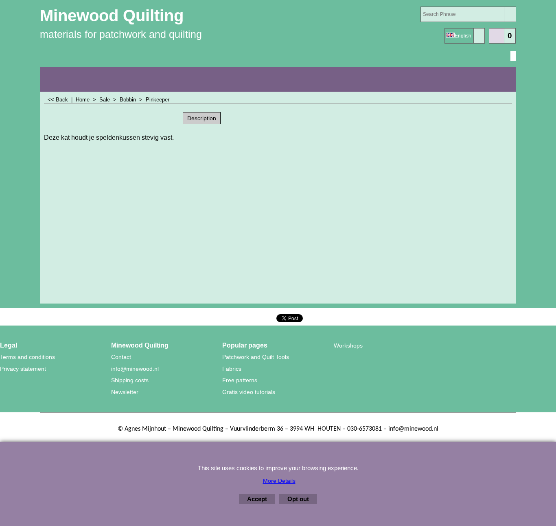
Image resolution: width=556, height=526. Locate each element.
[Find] (510, 14)
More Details (279, 481)
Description (201, 118)
